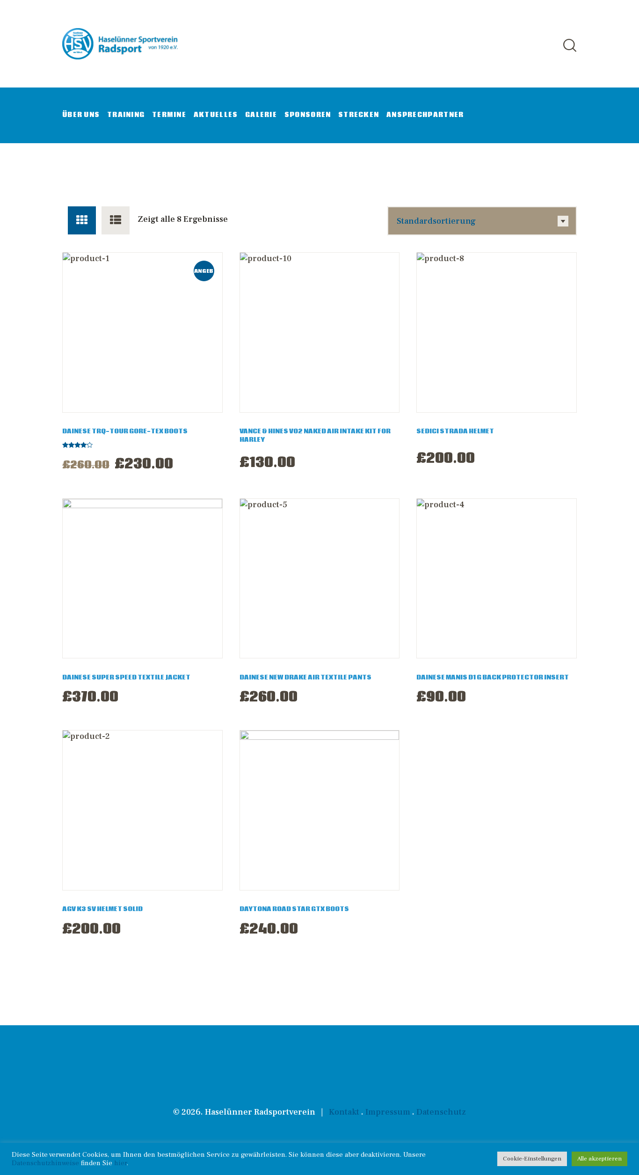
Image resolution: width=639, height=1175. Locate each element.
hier (120, 1163)
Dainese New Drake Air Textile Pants (305, 677)
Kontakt (344, 1112)
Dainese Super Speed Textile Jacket (126, 677)
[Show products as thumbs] (82, 220)
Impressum (387, 1112)
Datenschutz (441, 1112)
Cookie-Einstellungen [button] (532, 1158)
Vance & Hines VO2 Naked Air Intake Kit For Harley (315, 435)
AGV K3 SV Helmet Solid (102, 909)
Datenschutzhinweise (45, 1163)
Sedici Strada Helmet (455, 431)
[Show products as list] (116, 220)
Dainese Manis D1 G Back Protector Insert (492, 677)
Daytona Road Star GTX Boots (294, 909)
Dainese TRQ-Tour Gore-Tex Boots (125, 431)
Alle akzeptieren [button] (599, 1158)
